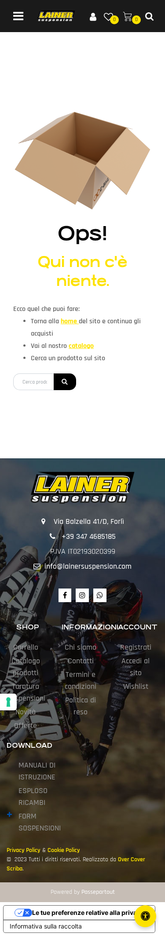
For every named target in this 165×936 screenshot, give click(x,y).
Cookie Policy (64, 850)
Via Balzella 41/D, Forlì (89, 521)
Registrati (135, 647)
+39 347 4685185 (89, 536)
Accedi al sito (135, 667)
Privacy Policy (23, 850)
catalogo (81, 346)
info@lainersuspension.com (88, 566)
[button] (65, 381)
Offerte (25, 725)
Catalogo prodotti (25, 667)
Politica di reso (80, 706)
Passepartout (98, 892)
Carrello (25, 647)
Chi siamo (80, 647)
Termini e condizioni (80, 680)
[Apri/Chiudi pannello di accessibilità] (145, 916)
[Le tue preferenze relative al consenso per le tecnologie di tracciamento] (8, 702)
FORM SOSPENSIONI (39, 822)
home (70, 321)
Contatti (81, 661)
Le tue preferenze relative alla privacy (88, 912)
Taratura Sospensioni (26, 692)
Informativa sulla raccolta (46, 926)
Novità (25, 712)
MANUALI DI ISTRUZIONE (36, 771)
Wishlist (135, 686)
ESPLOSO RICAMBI (33, 797)
